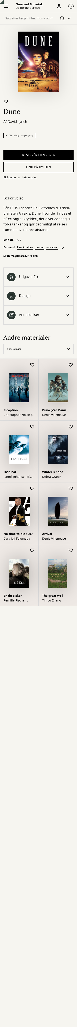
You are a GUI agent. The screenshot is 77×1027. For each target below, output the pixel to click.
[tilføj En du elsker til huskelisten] (32, 550)
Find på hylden (38, 167)
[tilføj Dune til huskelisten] (6, 101)
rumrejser (52, 247)
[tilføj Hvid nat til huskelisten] (32, 427)
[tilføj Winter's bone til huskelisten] (70, 427)
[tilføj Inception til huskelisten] (32, 365)
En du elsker (13, 596)
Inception (11, 410)
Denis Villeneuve (54, 415)
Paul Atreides (25, 247)
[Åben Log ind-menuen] (59, 6)
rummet (39, 247)
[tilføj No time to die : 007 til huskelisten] (32, 489)
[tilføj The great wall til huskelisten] (70, 550)
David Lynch (17, 121)
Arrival (47, 534)
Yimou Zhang (51, 600)
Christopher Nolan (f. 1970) (19, 415)
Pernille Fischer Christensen (15, 600)
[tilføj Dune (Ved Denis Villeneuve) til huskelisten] (70, 365)
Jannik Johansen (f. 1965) (17, 477)
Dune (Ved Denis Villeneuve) (54, 410)
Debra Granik (51, 477)
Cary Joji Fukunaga (17, 538)
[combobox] (38, 18)
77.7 (18, 240)
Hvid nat (10, 472)
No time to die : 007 (18, 534)
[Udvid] (62, 248)
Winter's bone (52, 472)
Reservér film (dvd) (38, 155)
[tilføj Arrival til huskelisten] (70, 489)
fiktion (34, 256)
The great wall (52, 596)
